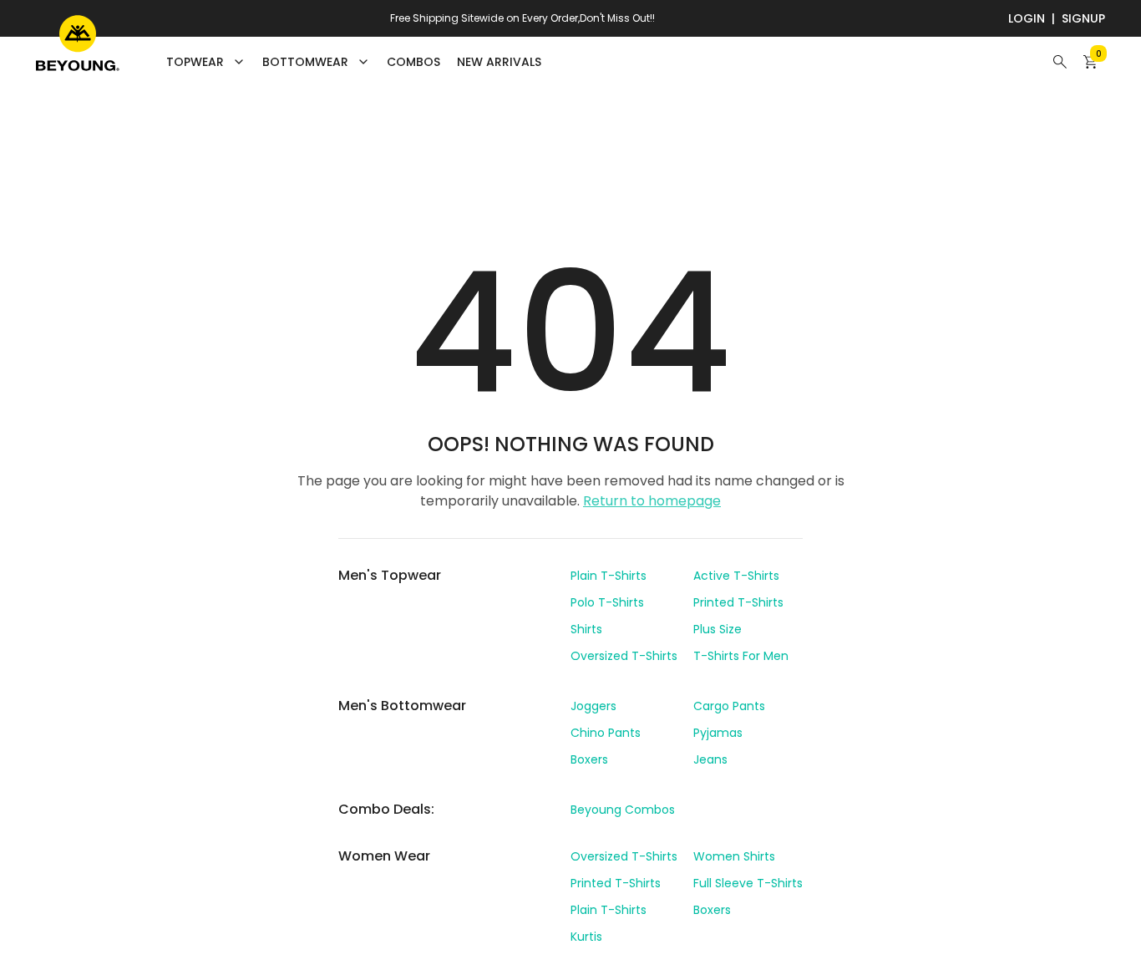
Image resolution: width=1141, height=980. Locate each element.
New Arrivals (499, 61)
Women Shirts (734, 856)
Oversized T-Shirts (623, 655)
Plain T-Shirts (608, 575)
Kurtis (586, 936)
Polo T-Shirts (607, 602)
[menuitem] (413, 62)
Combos (413, 61)
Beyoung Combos (622, 809)
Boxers (589, 759)
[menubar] (353, 62)
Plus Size (717, 629)
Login (1026, 18)
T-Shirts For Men (741, 655)
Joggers (593, 706)
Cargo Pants (729, 706)
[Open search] (1060, 62)
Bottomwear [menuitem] (305, 61)
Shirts (586, 629)
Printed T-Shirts (738, 602)
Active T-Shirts (736, 575)
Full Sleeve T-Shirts (748, 883)
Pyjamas (718, 732)
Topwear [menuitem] (195, 61)
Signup (1083, 18)
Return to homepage (652, 500)
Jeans (710, 759)
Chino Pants (605, 732)
